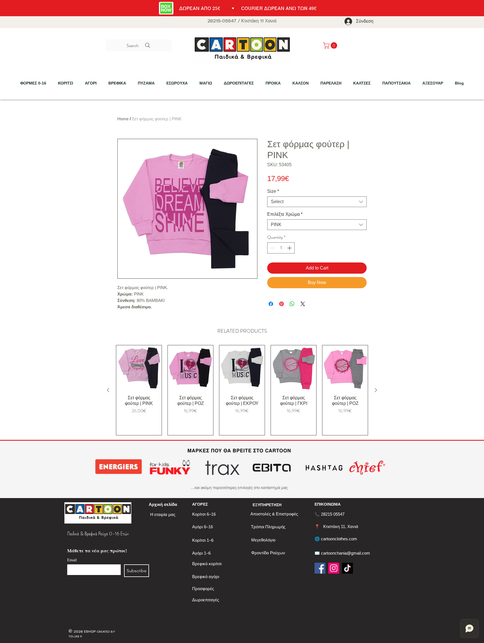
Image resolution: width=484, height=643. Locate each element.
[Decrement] (272, 248)
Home (123, 118)
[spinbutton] (281, 248)
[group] (242, 390)
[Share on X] (302, 304)
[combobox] (317, 201)
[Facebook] (320, 568)
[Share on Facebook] (270, 304)
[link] (331, 45)
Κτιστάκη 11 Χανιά (258, 21)
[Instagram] (333, 568)
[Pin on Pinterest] (281, 304)
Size (273, 191)
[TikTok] (347, 568)
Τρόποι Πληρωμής (268, 526)
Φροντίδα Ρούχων (268, 552)
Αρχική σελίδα (163, 504)
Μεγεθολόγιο (263, 540)
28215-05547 (222, 21)
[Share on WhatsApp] (292, 304)
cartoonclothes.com (339, 538)
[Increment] (290, 248)
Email (72, 559)
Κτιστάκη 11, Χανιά (340, 526)
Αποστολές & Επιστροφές (274, 513)
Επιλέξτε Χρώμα (284, 214)
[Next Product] (376, 390)
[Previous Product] (108, 390)
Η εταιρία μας (162, 514)
